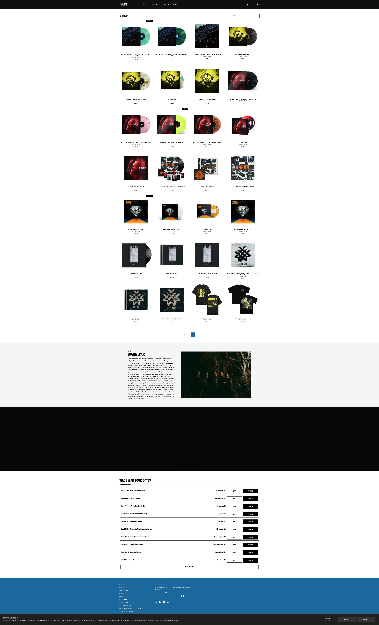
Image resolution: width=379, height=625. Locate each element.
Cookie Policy (123, 599)
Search (121, 584)
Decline (365, 619)
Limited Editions (169, 4)
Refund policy (124, 587)
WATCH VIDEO (190, 465)
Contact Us (123, 593)
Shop (155, 4)
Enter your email (161, 592)
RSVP (237, 491)
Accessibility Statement (127, 605)
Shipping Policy (124, 590)
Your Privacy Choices (126, 611)
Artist (145, 4)
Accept (346, 619)
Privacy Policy (174, 620)
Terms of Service (124, 602)
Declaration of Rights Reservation (130, 608)
